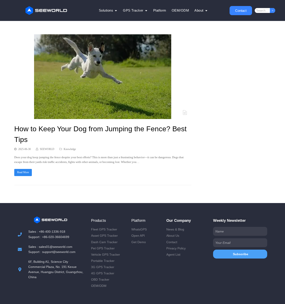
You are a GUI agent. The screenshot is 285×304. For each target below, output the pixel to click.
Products (98, 220)
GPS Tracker (133, 10)
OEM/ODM (180, 10)
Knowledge (70, 149)
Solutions (106, 10)
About (199, 10)
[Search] (272, 10)
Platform (159, 10)
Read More (23, 172)
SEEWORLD (47, 149)
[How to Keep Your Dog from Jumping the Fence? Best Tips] (102, 116)
